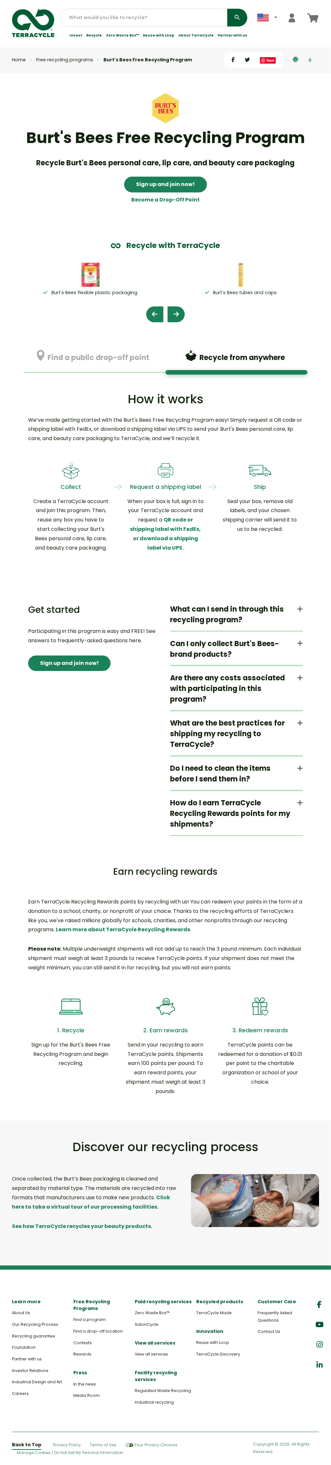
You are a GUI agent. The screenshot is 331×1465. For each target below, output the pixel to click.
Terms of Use (103, 1445)
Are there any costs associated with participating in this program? (227, 688)
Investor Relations (30, 1370)
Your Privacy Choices (155, 1445)
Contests (82, 1343)
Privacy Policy (67, 1445)
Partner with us (232, 35)
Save (270, 60)
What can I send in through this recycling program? (227, 614)
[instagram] (319, 1345)
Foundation (24, 1347)
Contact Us (269, 1331)
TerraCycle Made (214, 1312)
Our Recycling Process (35, 1324)
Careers (20, 1393)
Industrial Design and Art (37, 1382)
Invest (75, 35)
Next (176, 314)
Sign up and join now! (165, 184)
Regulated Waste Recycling (163, 1390)
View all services (151, 1354)
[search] (237, 17)
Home (19, 60)
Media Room (86, 1395)
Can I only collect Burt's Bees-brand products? (224, 649)
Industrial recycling (154, 1402)
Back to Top (26, 1444)
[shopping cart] (312, 18)
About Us (21, 1312)
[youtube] (319, 1325)
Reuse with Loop (158, 35)
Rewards (82, 1354)
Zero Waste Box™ (122, 35)
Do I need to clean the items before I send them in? (220, 773)
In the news (84, 1384)
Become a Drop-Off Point (165, 199)
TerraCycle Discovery (218, 1354)
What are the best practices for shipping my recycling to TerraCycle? (227, 733)
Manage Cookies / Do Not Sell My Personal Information (70, 1452)
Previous (154, 314)
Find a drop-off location (98, 1331)
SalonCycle (146, 1324)
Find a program (89, 1319)
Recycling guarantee (33, 1336)
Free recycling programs (64, 60)
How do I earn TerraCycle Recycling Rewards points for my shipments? (230, 813)
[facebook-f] (319, 1305)
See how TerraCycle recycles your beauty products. (82, 1226)
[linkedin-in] (319, 1365)
